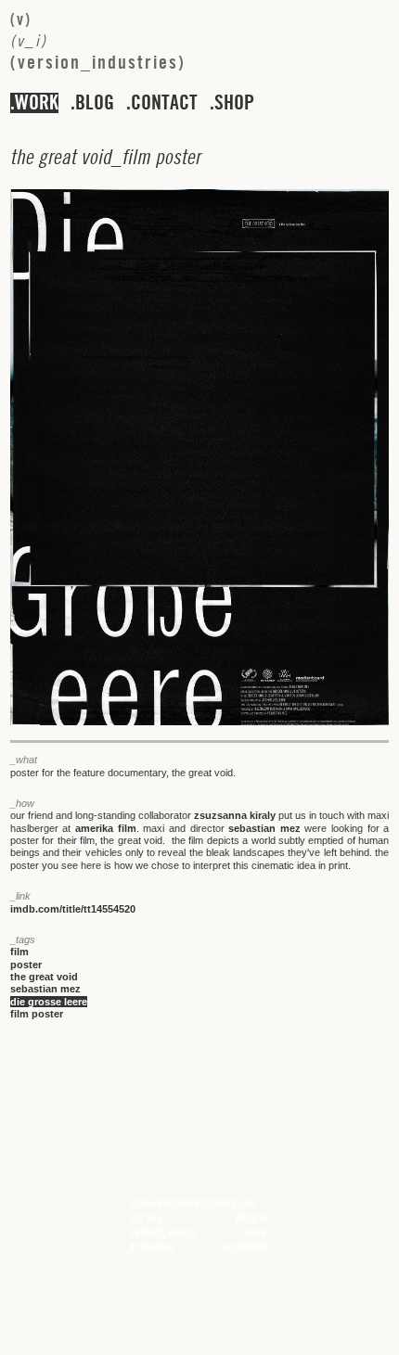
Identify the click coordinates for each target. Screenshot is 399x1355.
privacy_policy (163, 1232)
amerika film (105, 828)
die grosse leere (48, 1001)
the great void (44, 976)
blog (94, 103)
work (36, 103)
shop (234, 103)
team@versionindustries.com (193, 1203)
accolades (152, 1247)
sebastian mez (264, 828)
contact (164, 103)
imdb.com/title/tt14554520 (72, 908)
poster (26, 964)
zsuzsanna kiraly (235, 815)
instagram (245, 1247)
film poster (36, 1013)
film (19, 951)
